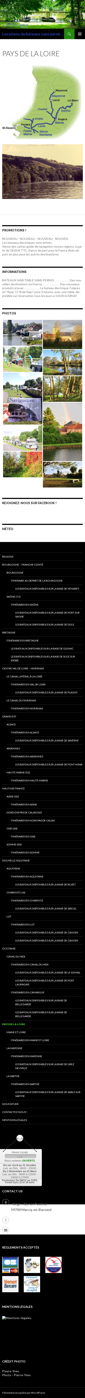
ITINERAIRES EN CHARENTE (27, 900)
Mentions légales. (14, 1120)
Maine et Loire (16, 1032)
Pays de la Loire (13, 1024)
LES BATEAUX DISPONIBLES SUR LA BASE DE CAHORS (46, 932)
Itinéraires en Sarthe (25, 1084)
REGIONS (7, 556)
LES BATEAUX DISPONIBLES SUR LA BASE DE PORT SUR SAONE (47, 614)
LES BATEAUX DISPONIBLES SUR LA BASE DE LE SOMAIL (47, 972)
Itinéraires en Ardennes (27, 756)
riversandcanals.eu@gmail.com (37, 1229)
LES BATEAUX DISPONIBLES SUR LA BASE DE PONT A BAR (48, 764)
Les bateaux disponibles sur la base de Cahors (46, 940)
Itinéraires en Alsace (25, 732)
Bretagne (8, 632)
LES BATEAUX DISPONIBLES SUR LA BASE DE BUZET (45, 884)
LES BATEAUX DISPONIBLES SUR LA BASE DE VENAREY (47, 588)
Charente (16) (16, 892)
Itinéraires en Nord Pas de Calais (33, 820)
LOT (9, 916)
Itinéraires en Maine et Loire (30, 1040)
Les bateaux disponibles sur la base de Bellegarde (41, 1014)
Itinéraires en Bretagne (23, 640)
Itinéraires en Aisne (24, 804)
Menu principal (80, 34)
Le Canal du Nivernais (21, 700)
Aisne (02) (13, 796)
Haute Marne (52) (18, 772)
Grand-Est (9, 716)
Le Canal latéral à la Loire (24, 676)
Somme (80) (14, 844)
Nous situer (10, 1104)
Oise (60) (12, 828)
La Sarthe (13, 1076)
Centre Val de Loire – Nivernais (23, 668)
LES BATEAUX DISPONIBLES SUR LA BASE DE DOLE (44, 624)
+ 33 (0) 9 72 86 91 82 (28, 1219)
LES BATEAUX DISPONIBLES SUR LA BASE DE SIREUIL (45, 908)
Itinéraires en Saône (25, 604)
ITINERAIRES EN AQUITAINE (27, 876)
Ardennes (13, 748)
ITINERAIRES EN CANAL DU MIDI (29, 964)
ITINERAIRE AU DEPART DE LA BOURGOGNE (37, 580)
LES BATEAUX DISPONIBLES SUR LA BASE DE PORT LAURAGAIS (44, 982)
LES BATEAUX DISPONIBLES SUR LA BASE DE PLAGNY (46, 692)
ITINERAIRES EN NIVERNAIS (27, 708)
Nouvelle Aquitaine (16, 860)
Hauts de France (13, 788)
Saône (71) (13, 596)
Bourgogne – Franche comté (22, 564)
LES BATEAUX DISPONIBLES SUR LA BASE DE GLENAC (42, 648)
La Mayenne (14, 1048)
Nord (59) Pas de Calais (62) (24, 812)
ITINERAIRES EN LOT (23, 924)
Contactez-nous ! (14, 1112)
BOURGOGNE (15, 572)
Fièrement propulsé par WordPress (23, 1392)
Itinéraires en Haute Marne (29, 780)
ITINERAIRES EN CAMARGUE (27, 992)
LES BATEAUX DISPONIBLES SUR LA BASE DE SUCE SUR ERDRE (43, 658)
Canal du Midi (16, 956)
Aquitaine (13, 868)
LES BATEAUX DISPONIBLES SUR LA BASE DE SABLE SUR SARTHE (47, 1094)
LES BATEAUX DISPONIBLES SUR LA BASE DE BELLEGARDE (41, 1002)
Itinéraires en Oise (23, 836)
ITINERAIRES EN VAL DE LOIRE (28, 684)
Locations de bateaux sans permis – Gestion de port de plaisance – (33, 34)
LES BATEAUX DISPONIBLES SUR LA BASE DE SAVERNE (47, 740)
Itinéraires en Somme (25, 852)
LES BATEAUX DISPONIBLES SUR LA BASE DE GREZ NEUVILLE (44, 1066)
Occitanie (9, 948)
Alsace (11, 724)
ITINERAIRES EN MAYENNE (26, 1056)
